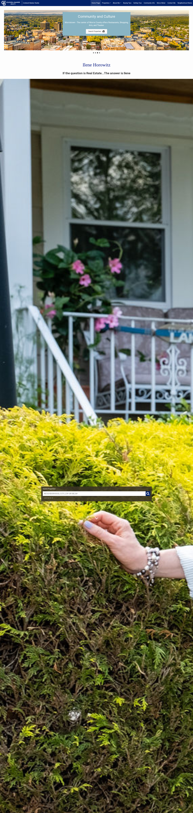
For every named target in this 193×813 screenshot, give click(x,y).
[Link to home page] (12, 3)
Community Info (149, 3)
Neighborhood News (185, 3)
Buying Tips (127, 3)
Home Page (96, 3)
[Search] (148, 493)
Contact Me (171, 3)
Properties (106, 4)
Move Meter (161, 3)
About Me (117, 4)
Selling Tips (137, 3)
